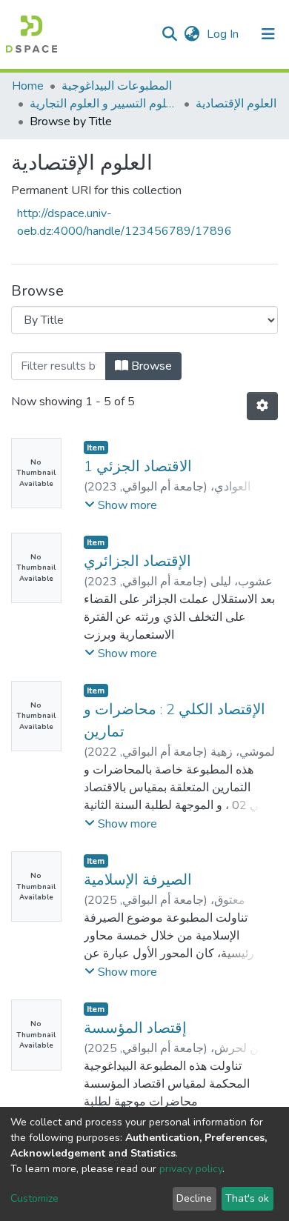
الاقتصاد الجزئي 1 (138, 466)
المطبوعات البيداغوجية (117, 86)
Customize (34, 1198)
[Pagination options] (262, 406)
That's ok (247, 1198)
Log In (224, 34)
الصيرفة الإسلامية (138, 880)
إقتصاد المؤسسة (135, 1028)
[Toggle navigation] (268, 34)
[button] (191, 34)
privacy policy (190, 1169)
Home (28, 86)
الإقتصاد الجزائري (137, 561)
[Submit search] (169, 34)
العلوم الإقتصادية (236, 104)
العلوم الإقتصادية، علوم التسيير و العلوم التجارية (104, 104)
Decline (194, 1198)
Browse (150, 366)
